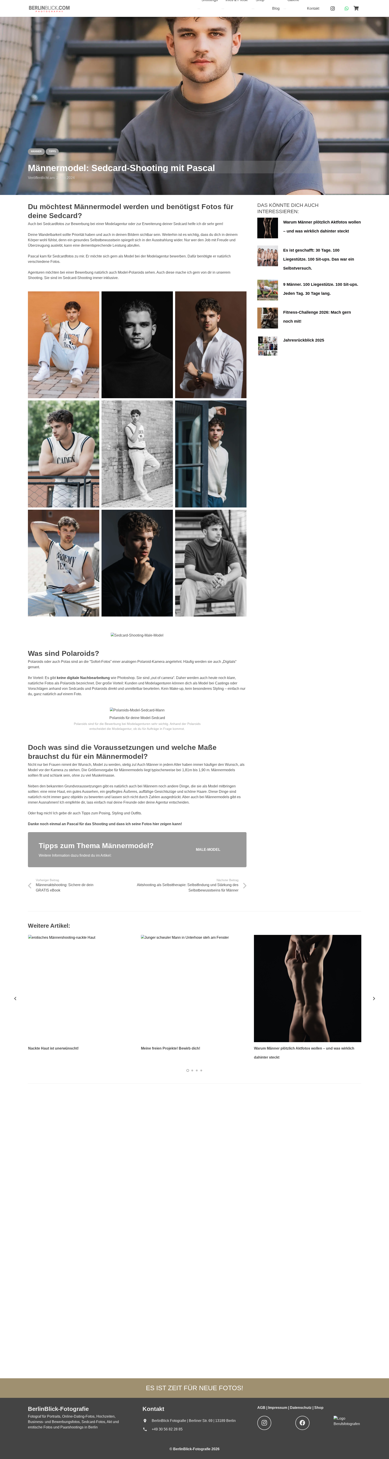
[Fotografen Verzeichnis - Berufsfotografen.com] (347, 1424)
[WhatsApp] (346, 8)
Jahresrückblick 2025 (303, 340)
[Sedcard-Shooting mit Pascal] (63, 344)
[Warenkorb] (356, 8)
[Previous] (15, 998)
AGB (261, 1408)
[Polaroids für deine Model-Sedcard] (137, 710)
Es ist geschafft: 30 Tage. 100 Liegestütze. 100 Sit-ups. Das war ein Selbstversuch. (318, 259)
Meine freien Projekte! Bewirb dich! (170, 1048)
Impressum (277, 1408)
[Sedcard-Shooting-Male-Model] (211, 344)
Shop (318, 1408)
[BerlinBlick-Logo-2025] (49, 8)
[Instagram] (332, 8)
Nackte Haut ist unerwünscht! (53, 1048)
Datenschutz (301, 1408)
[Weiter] (373, 998)
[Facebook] (302, 1423)
